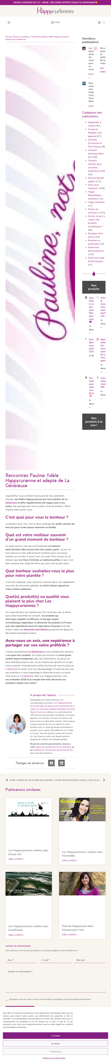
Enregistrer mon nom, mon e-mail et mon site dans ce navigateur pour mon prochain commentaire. (50, 999)
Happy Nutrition (96, 202)
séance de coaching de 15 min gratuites (53, 747)
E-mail (46, 960)
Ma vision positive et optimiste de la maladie (105, 56)
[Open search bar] (104, 22)
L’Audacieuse (26, 676)
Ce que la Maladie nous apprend (95, 133)
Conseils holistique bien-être (96, 154)
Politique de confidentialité (54, 1058)
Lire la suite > (16, 859)
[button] (51, 763)
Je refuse (55, 1043)
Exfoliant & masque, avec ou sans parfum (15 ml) (105, 307)
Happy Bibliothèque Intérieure (94, 195)
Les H (56, 703)
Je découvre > (93, 330)
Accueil (8, 36)
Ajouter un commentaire (20, 971)
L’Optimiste (11, 669)
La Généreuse (35, 651)
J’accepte (55, 1035)
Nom (11, 960)
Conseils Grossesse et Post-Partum (95, 143)
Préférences (55, 1051)
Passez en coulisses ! (21, 36)
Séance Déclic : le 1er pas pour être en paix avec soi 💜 (93, 310)
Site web (80, 960)
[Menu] (9, 22)
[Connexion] (99, 22)
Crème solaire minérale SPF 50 (105, 383)
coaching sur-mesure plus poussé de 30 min (53, 750)
